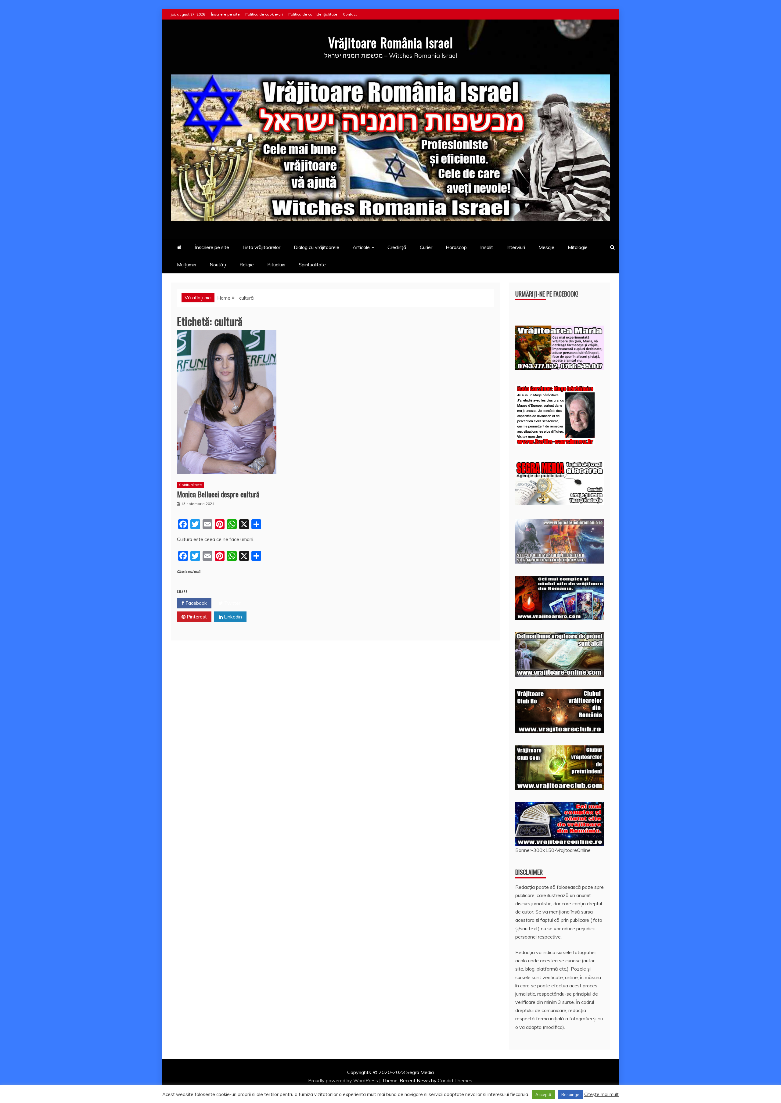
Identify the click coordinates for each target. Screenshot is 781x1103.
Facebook (195, 603)
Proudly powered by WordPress (343, 1080)
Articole (361, 247)
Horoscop (456, 247)
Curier (426, 247)
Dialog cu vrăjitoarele (316, 247)
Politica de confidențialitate (312, 14)
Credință (396, 247)
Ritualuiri (276, 264)
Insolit (486, 247)
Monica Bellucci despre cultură (218, 493)
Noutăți (218, 264)
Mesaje (546, 247)
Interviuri (515, 247)
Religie (246, 264)
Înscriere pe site (225, 14)
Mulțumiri (186, 264)
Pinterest (196, 617)
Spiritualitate (312, 264)
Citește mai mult (188, 571)
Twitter (231, 603)
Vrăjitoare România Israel (390, 42)
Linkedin (232, 617)
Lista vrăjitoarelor (261, 247)
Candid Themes (455, 1080)
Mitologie (578, 247)
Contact (350, 14)
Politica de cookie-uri (264, 14)
